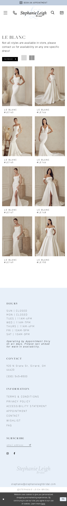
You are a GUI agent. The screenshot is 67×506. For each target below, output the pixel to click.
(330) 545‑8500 (17, 376)
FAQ (9, 425)
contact (13, 415)
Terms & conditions (23, 396)
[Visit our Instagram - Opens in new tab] (8, 453)
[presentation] (17, 86)
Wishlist (14, 420)
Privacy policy (19, 401)
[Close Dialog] (3, 499)
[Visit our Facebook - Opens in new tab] (14, 453)
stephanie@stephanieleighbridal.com (33, 484)
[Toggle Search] (52, 12)
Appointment (17, 411)
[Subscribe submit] (30, 445)
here (43, 503)
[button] (5, 12)
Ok (63, 499)
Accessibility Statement (27, 406)
